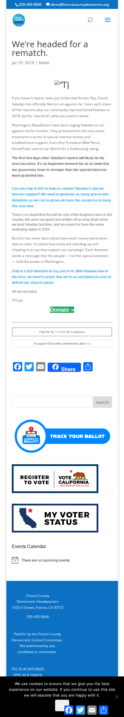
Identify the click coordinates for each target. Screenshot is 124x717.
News (44, 62)
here (88, 343)
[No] (117, 696)
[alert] (62, 560)
